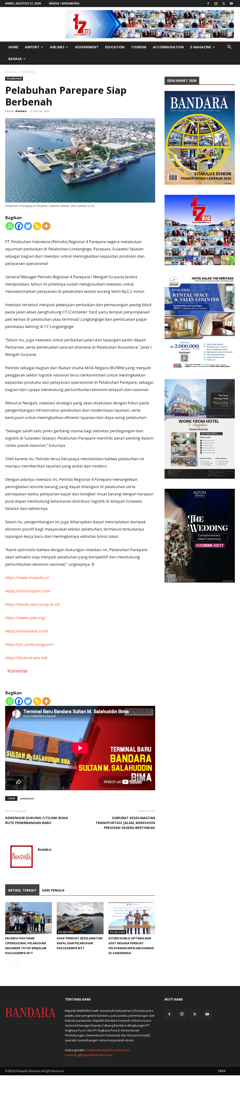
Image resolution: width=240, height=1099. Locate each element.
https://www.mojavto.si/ (27, 577)
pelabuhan (27, 798)
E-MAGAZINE (200, 47)
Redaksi (21, 111)
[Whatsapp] (10, 226)
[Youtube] (231, 3)
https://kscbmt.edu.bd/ (26, 657)
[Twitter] (223, 3)
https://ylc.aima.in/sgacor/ (29, 644)
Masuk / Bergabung (64, 3)
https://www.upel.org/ (25, 617)
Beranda (11, 72)
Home (13, 47)
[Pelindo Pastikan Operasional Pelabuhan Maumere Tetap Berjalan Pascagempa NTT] (28, 918)
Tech (221, 1071)
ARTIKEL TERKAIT (22, 890)
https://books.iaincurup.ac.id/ (32, 604)
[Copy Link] (37, 226)
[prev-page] (8, 962)
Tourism (138, 47)
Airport (32, 47)
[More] (46, 226)
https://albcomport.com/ (28, 591)
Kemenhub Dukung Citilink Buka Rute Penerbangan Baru (36, 820)
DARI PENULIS (53, 890)
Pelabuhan (14, 78)
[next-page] (16, 962)
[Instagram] (215, 3)
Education (114, 47)
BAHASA (15, 58)
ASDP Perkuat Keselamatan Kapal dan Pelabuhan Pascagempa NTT (79, 943)
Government (86, 47)
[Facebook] (208, 3)
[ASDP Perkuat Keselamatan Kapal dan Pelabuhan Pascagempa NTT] (80, 918)
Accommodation (168, 47)
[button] (229, 47)
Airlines (57, 47)
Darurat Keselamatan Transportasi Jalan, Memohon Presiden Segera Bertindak (125, 822)
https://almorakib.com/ (26, 631)
